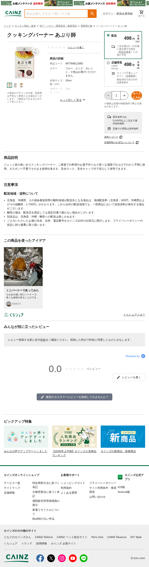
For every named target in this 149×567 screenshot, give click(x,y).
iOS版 (121, 487)
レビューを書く (76, 47)
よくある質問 (69, 492)
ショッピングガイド (73, 482)
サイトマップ (12, 487)
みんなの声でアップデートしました (25, 451)
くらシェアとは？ (134, 314)
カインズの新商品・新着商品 (118, 451)
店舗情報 (9, 492)
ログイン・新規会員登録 (118, 13)
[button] (92, 13)
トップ (7, 26)
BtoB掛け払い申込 (43, 518)
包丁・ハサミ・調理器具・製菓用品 (58, 26)
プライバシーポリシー (102, 482)
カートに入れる (137, 96)
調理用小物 (86, 26)
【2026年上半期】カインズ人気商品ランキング (74, 453)
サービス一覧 (12, 482)
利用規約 (66, 487)
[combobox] (53, 13)
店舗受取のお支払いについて (119, 142)
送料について (111, 137)
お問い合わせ (97, 496)
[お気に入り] (35, 51)
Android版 (124, 491)
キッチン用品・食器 (25, 26)
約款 (43, 339)
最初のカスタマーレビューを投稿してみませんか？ (77, 396)
